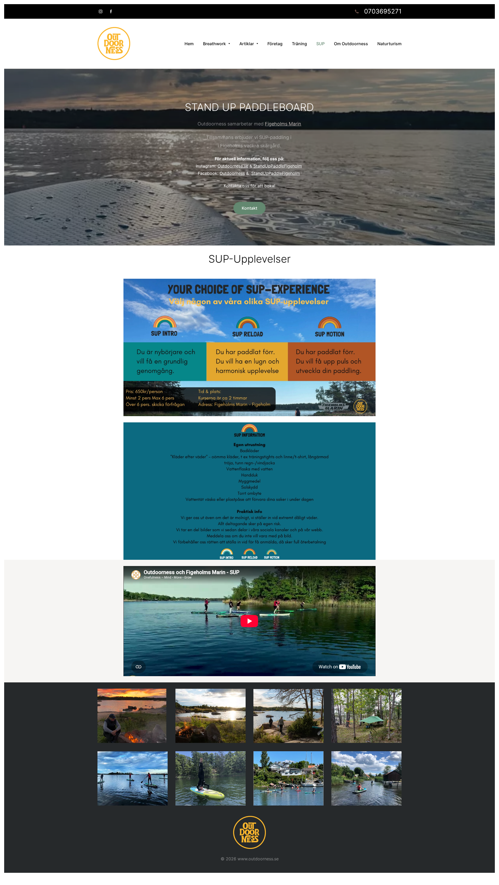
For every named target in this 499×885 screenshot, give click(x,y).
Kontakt (249, 208)
